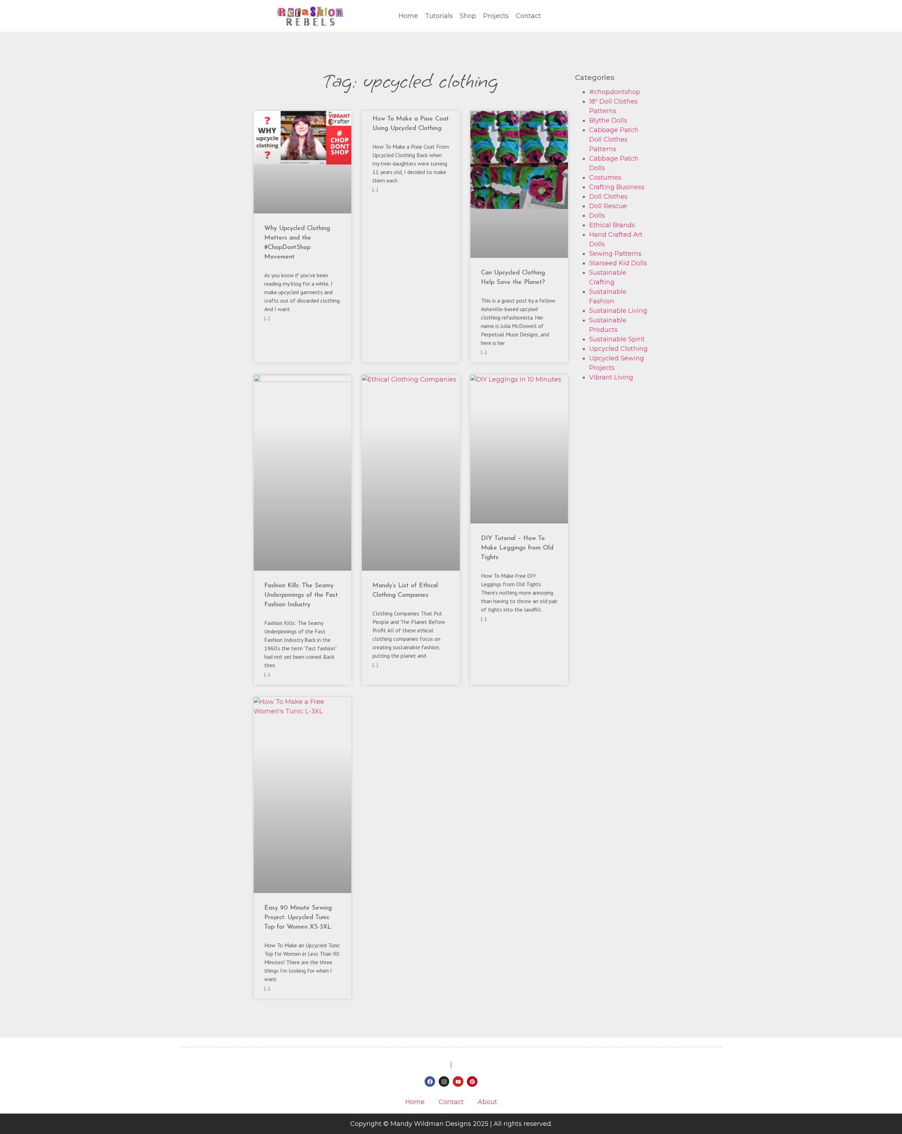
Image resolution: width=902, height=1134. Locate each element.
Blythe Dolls (608, 120)
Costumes (605, 177)
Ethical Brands (612, 225)
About (487, 1102)
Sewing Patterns (615, 254)
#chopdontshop (614, 92)
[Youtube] (458, 1081)
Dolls (597, 215)
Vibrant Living (611, 377)
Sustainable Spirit (617, 339)
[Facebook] (430, 1081)
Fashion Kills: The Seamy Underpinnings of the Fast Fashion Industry (301, 595)
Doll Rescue (608, 206)
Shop (468, 16)
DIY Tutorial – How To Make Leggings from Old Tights (517, 548)
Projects (496, 16)
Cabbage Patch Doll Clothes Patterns (613, 139)
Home (408, 16)
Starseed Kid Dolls (618, 263)
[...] (267, 318)
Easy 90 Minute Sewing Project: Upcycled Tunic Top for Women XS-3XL (298, 917)
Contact (528, 16)
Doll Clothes (608, 196)
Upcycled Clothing (618, 349)
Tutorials (439, 16)
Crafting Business (616, 187)
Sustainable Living (618, 311)
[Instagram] (444, 1081)
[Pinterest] (472, 1081)
